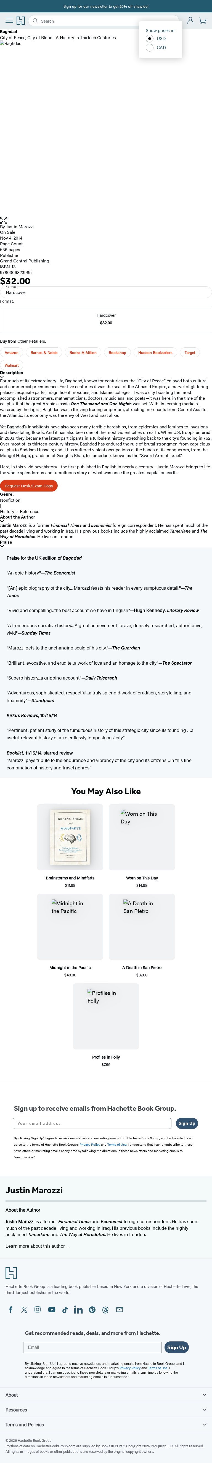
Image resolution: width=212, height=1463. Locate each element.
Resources (16, 1409)
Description (11, 372)
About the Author (17, 517)
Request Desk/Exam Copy (29, 485)
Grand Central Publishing (24, 260)
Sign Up (187, 1123)
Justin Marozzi (20, 226)
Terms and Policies (25, 1424)
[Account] (190, 21)
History (7, 511)
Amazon (11, 352)
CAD (161, 47)
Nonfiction (10, 500)
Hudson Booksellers (155, 352)
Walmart (11, 365)
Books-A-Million (83, 352)
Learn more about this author (36, 1245)
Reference (29, 511)
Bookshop (117, 352)
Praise (6, 542)
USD (161, 38)
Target (190, 352)
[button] (106, 220)
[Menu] (9, 20)
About (12, 1394)
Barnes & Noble (44, 352)
